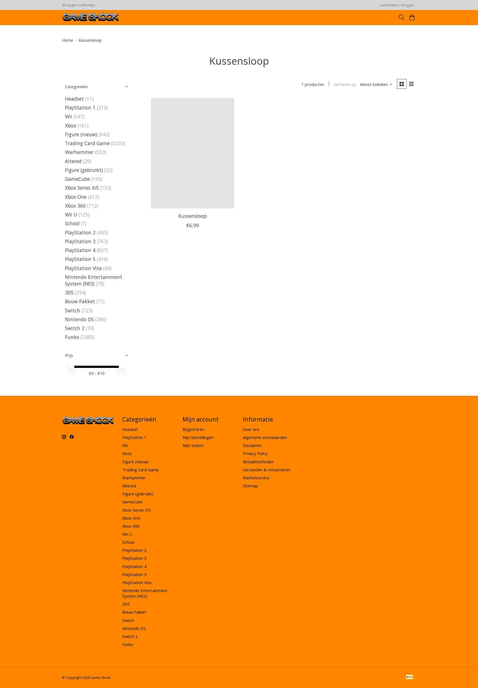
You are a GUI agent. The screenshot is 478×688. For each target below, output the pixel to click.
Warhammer (79, 152)
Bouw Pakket (80, 301)
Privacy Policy (255, 453)
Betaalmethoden (258, 461)
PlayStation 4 (80, 250)
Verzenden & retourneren (266, 469)
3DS (69, 292)
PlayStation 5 (80, 259)
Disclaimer (252, 445)
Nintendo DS (79, 319)
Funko (72, 337)
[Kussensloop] (192, 153)
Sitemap (250, 485)
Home (67, 40)
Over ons (251, 429)
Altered (73, 161)
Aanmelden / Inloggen (397, 5)
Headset (74, 98)
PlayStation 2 (80, 232)
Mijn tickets (193, 445)
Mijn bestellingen (198, 437)
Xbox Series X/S (82, 187)
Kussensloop (192, 216)
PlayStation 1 (80, 107)
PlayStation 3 (80, 241)
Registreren (193, 429)
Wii (69, 116)
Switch (72, 310)
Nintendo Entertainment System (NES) (93, 280)
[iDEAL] (409, 677)
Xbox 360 (75, 205)
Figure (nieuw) (81, 134)
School (72, 223)
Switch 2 (74, 328)
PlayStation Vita (83, 268)
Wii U (71, 214)
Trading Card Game (87, 143)
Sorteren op (345, 84)
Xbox (71, 125)
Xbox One (76, 196)
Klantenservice (256, 477)
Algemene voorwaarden (265, 437)
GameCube (77, 179)
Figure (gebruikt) (84, 170)
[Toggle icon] (401, 17)
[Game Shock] (91, 17)
